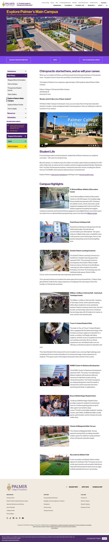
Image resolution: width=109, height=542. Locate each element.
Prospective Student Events (15, 89)
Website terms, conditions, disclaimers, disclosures (63, 525)
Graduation (47, 504)
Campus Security (48, 510)
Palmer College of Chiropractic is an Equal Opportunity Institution (61, 526)
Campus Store (10, 498)
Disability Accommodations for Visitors (54, 501)
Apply (55, 60)
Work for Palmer (85, 501)
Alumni (52, 2)
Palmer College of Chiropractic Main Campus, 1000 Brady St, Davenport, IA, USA (17, 127)
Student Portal (94, 2)
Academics (68, 5)
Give (57, 2)
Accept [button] (104, 538)
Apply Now (85, 487)
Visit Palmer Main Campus (91, 60)
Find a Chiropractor (83, 2)
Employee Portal (85, 507)
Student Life (79, 5)
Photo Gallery (10, 513)
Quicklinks (103, 2)
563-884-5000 (13, 130)
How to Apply (12, 109)
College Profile (11, 510)
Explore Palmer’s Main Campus (30, 14)
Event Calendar (11, 507)
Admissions (57, 5)
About (100, 5)
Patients (74, 2)
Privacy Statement (81, 525)
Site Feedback (54, 528)
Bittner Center (92, 213)
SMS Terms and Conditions (39, 526)
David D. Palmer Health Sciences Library (17, 501)
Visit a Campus (13, 84)
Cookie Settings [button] (94, 538)
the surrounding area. (86, 175)
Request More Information (18, 60)
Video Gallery (12, 94)
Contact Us (84, 498)
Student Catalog (85, 504)
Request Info (73, 487)
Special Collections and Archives (15, 504)
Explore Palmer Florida (15, 105)
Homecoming (45, 2)
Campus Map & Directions (51, 498)
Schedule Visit (97, 487)
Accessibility (89, 525)
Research (91, 5)
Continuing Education (65, 2)
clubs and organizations (59, 175)
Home (8, 14)
